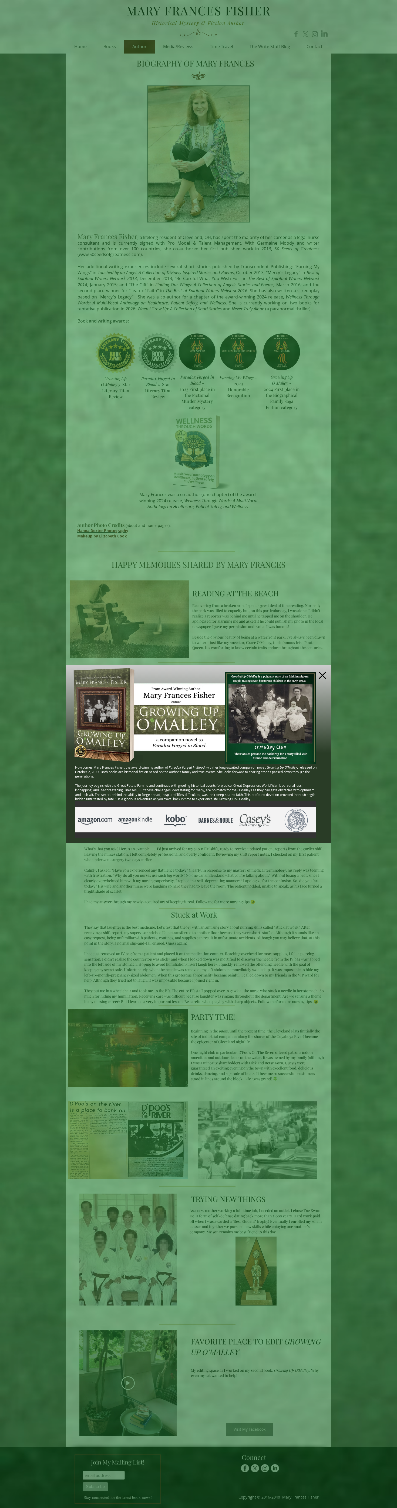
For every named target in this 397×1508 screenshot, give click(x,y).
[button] (322, 675)
